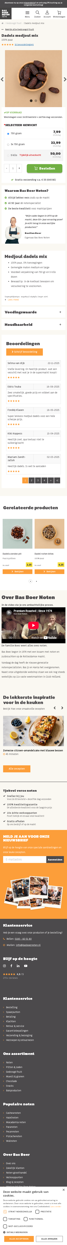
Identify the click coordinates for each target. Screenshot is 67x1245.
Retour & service (14, 1026)
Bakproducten (13, 1090)
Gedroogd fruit (14, 23)
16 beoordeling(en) (24, 44)
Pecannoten (12, 1131)
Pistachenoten (13, 1136)
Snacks (9, 1085)
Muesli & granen (14, 1076)
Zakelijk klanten (14, 1168)
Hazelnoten (11, 1117)
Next (65, 78)
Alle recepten (17, 768)
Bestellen (47, 168)
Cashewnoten (13, 1113)
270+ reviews (10, 978)
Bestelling (11, 1007)
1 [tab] (31, 100)
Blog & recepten (14, 1182)
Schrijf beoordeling (25, 351)
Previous (1, 78)
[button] (31, 581)
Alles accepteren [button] (19, 1239)
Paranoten (11, 1127)
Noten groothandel (16, 1172)
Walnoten (11, 1141)
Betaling (10, 1016)
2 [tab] (35, 100)
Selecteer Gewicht (21, 125)
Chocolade (11, 1081)
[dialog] (33, 1216)
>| (57, 480)
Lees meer (13, 299)
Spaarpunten (12, 1012)
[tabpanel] (33, 78)
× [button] (63, 1190)
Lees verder (55, 1206)
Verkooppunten (14, 1177)
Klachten (10, 1021)
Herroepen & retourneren (19, 1040)
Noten (9, 1062)
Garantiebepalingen (16, 1030)
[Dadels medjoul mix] (33, 78)
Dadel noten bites (44, 554)
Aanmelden (55, 859)
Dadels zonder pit (12, 554)
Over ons (10, 1163)
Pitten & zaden (13, 1067)
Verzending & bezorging (18, 1035)
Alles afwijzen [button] (49, 1239)
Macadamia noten (15, 1122)
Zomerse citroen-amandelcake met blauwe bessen (33, 750)
